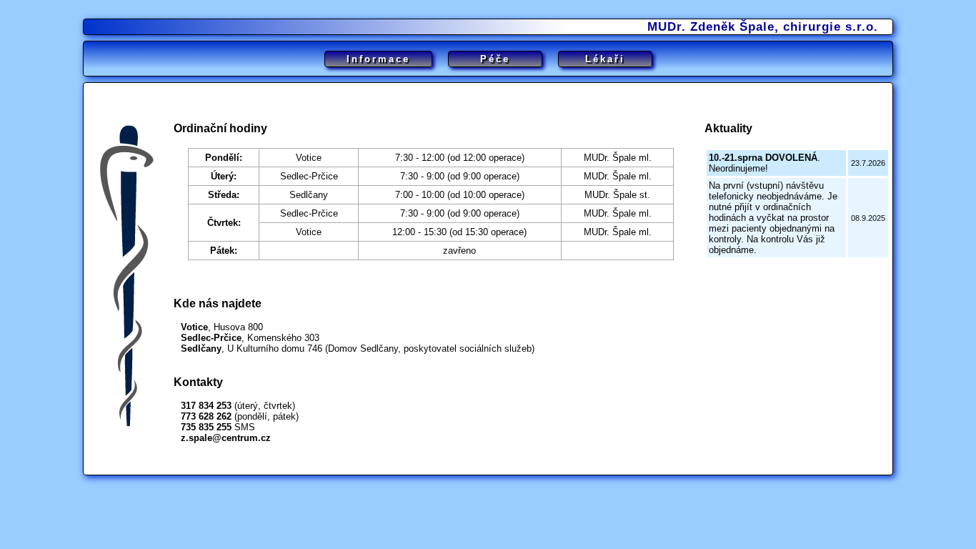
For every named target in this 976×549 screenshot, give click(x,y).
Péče (495, 59)
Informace (378, 59)
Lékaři (605, 59)
